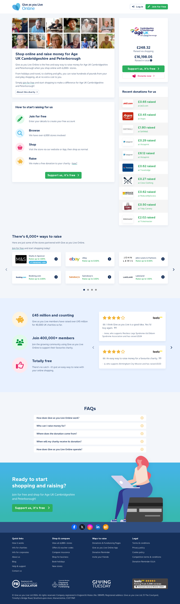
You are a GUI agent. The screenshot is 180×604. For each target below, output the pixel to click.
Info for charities (19, 547)
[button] (151, 60)
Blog (14, 561)
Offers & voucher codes (62, 547)
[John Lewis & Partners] (163, 259)
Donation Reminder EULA (143, 561)
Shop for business (60, 557)
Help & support (19, 566)
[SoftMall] (127, 128)
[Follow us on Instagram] (90, 528)
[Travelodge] (127, 167)
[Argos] (127, 116)
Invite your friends (100, 557)
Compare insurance (61, 552)
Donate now (144, 76)
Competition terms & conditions (146, 557)
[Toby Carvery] (127, 206)
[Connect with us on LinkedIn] (98, 528)
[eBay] (109, 259)
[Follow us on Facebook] (74, 528)
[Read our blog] (106, 528)
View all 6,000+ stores (62, 543)
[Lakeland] (163, 277)
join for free (28, 82)
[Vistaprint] (127, 141)
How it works (18, 543)
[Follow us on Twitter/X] (82, 528)
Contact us (17, 571)
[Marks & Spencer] (56, 259)
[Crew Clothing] (127, 180)
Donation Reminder (101, 552)
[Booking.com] (56, 277)
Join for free (159, 6)
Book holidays (58, 561)
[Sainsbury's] (109, 277)
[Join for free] (19, 122)
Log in (139, 6)
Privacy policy (138, 547)
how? (74, 163)
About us (16, 557)
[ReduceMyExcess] (127, 193)
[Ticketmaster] (127, 218)
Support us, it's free (141, 68)
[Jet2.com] (127, 103)
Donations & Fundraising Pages (106, 543)
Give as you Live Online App (105, 547)
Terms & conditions (141, 543)
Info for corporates (20, 552)
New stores (57, 566)
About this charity (26, 92)
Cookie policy (138, 552)
